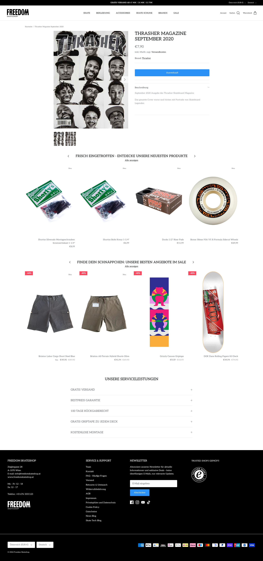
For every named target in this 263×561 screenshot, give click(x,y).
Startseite (28, 26)
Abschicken (140, 492)
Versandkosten (158, 52)
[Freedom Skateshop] (18, 13)
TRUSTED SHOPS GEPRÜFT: (205, 461)
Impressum (91, 498)
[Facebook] (131, 502)
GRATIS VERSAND (83, 389)
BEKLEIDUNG (103, 13)
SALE (176, 13)
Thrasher (146, 58)
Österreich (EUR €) (236, 3)
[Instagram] (137, 502)
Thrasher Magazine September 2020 (49, 26)
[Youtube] (143, 502)
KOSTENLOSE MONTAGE (87, 432)
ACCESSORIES (123, 13)
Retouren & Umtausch (96, 485)
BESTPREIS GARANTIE (85, 400)
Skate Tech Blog (93, 520)
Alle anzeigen (131, 160)
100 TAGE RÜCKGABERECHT (90, 411)
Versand (90, 480)
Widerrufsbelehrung (96, 489)
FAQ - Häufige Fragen (96, 476)
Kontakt (90, 471)
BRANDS (162, 13)
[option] (91, 80)
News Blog (91, 516)
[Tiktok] (148, 502)
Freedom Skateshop (21, 552)
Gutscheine (91, 511)
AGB (88, 493)
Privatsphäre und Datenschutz (101, 502)
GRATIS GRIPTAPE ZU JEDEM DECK (94, 421)
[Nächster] (124, 79)
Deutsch (251, 3)
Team (88, 467)
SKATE (86, 13)
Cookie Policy (92, 507)
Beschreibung (141, 87)
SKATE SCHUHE (144, 13)
